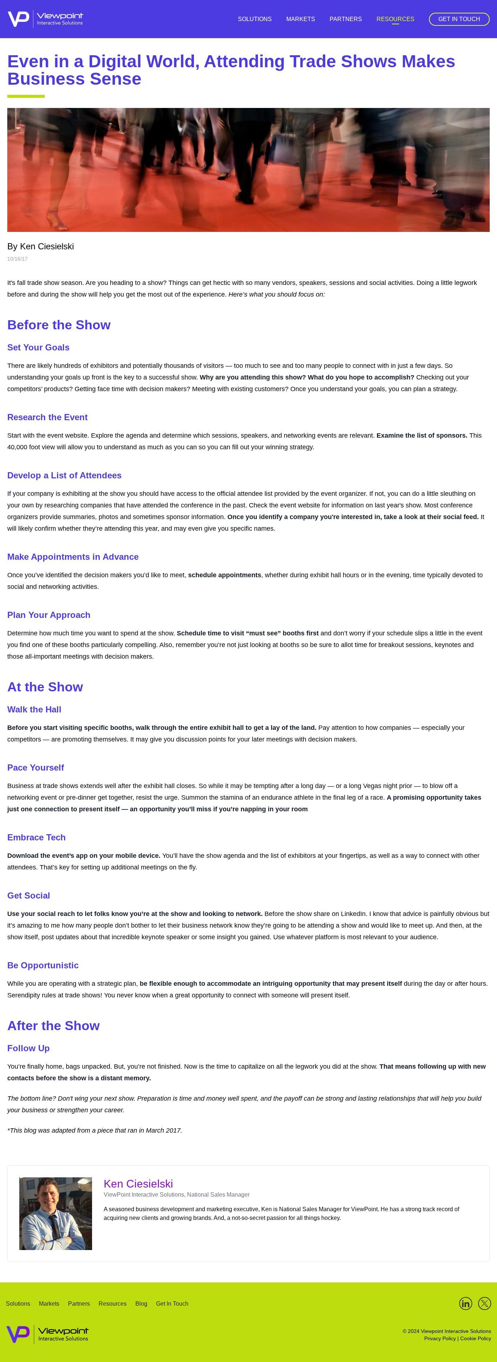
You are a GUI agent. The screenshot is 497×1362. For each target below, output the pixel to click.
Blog (141, 1304)
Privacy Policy (440, 1338)
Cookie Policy (475, 1338)
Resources (395, 19)
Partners (346, 19)
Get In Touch (459, 19)
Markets (300, 19)
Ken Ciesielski (47, 246)
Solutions (255, 19)
